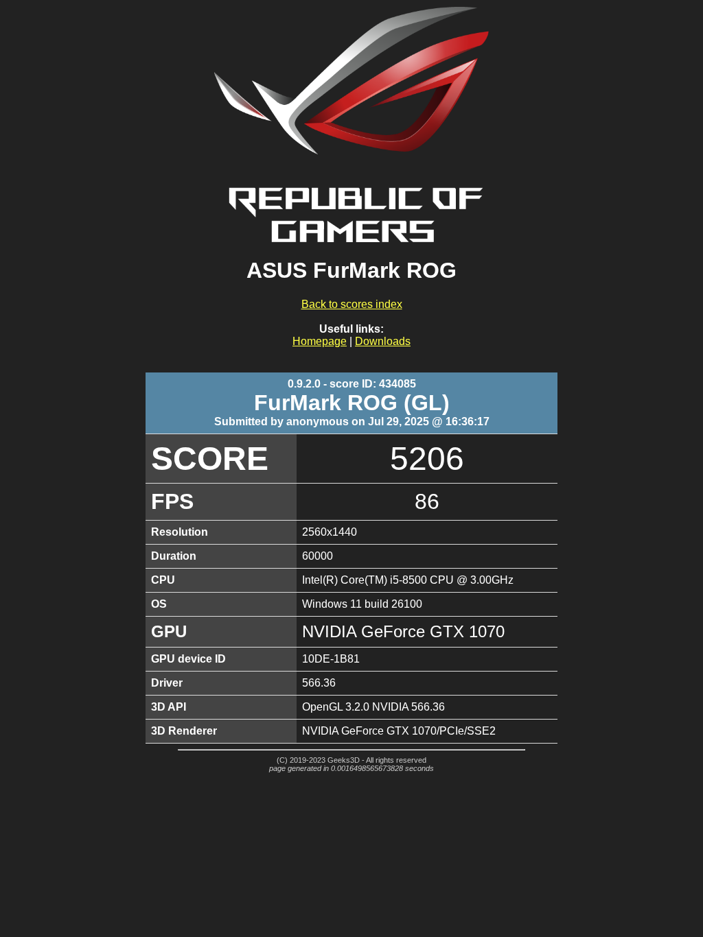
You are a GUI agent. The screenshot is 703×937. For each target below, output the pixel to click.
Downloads (383, 341)
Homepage (319, 341)
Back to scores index (351, 304)
